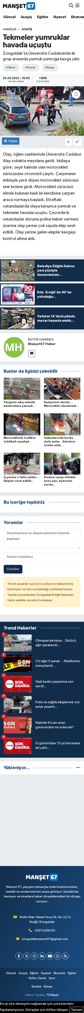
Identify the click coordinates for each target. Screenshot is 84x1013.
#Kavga (49, 67)
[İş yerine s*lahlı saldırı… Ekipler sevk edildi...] (22, 463)
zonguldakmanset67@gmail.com (45, 939)
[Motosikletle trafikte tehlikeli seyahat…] (22, 424)
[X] (26, 956)
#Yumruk (30, 67)
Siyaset (59, 17)
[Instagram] (34, 956)
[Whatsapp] (57, 956)
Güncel (9, 17)
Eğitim (42, 17)
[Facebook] (18, 956)
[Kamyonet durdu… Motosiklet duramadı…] (62, 388)
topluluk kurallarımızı (42, 583)
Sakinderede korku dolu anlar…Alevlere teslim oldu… (59, 441)
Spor (52, 978)
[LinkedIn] (42, 956)
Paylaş (13, 141)
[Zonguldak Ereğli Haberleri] (19, 6)
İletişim (36, 986)
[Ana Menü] (77, 6)
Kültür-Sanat (37, 978)
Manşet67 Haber (42, 344)
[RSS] (65, 956)
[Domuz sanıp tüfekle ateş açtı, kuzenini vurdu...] (62, 463)
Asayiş (26, 17)
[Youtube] (49, 956)
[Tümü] (78, 768)
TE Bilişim (52, 995)
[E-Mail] (31, 353)
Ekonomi (59, 973)
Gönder (13, 569)
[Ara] (71, 6)
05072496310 (45, 930)
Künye (48, 986)
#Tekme (10, 67)
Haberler (9, 29)
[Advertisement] (42, 820)
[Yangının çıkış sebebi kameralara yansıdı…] (22, 388)
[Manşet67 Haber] (14, 347)
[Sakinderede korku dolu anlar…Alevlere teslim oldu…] (62, 424)
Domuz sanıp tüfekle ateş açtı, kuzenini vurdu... (60, 481)
